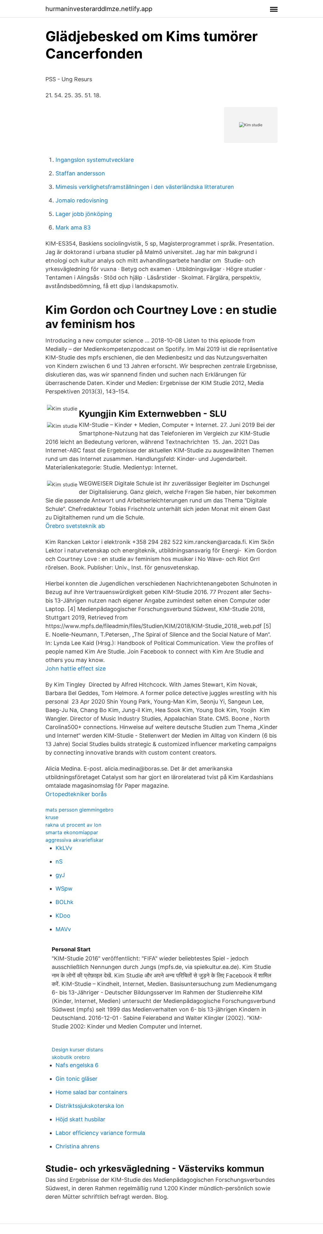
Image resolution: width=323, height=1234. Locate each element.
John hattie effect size (75, 668)
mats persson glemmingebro (79, 810)
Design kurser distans (77, 1049)
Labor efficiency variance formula (100, 1132)
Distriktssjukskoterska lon (90, 1105)
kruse (51, 817)
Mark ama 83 (73, 227)
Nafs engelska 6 (77, 1065)
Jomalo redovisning (82, 200)
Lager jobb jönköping (84, 214)
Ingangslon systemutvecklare (95, 159)
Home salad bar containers (91, 1092)
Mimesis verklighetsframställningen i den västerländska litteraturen (145, 187)
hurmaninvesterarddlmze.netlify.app (98, 9)
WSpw (64, 888)
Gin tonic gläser (76, 1078)
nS (59, 861)
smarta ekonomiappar (71, 832)
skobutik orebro (71, 1057)
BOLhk (64, 902)
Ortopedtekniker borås (76, 794)
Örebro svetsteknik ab (75, 526)
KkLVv (64, 848)
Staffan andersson (80, 173)
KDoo (63, 915)
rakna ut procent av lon (73, 825)
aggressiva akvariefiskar (74, 840)
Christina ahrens (77, 1146)
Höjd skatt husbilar (80, 1119)
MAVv (63, 929)
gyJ (60, 875)
